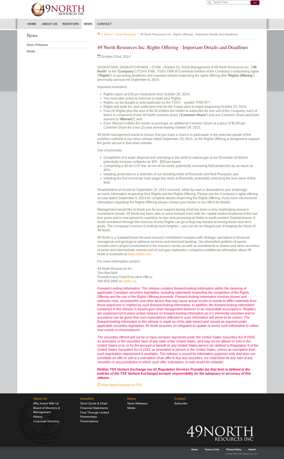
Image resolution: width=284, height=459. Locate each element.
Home (31, 24)
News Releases (126, 34)
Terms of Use (212, 449)
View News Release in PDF (121, 385)
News (107, 34)
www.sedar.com (139, 254)
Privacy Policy (233, 449)
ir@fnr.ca (129, 281)
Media (31, 51)
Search (252, 449)
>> (255, 2)
